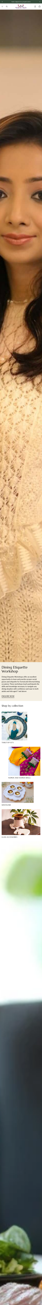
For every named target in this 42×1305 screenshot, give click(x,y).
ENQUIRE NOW (8, 696)
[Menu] (2, 6)
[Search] (6, 6)
